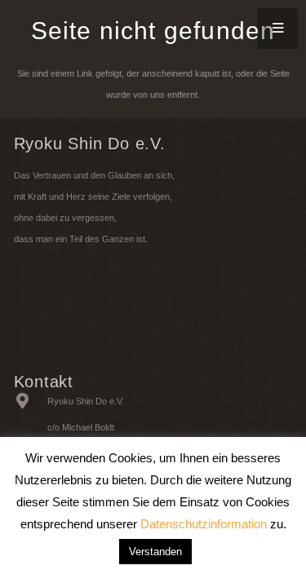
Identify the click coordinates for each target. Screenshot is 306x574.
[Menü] (277, 28)
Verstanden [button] (155, 551)
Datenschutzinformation (203, 524)
